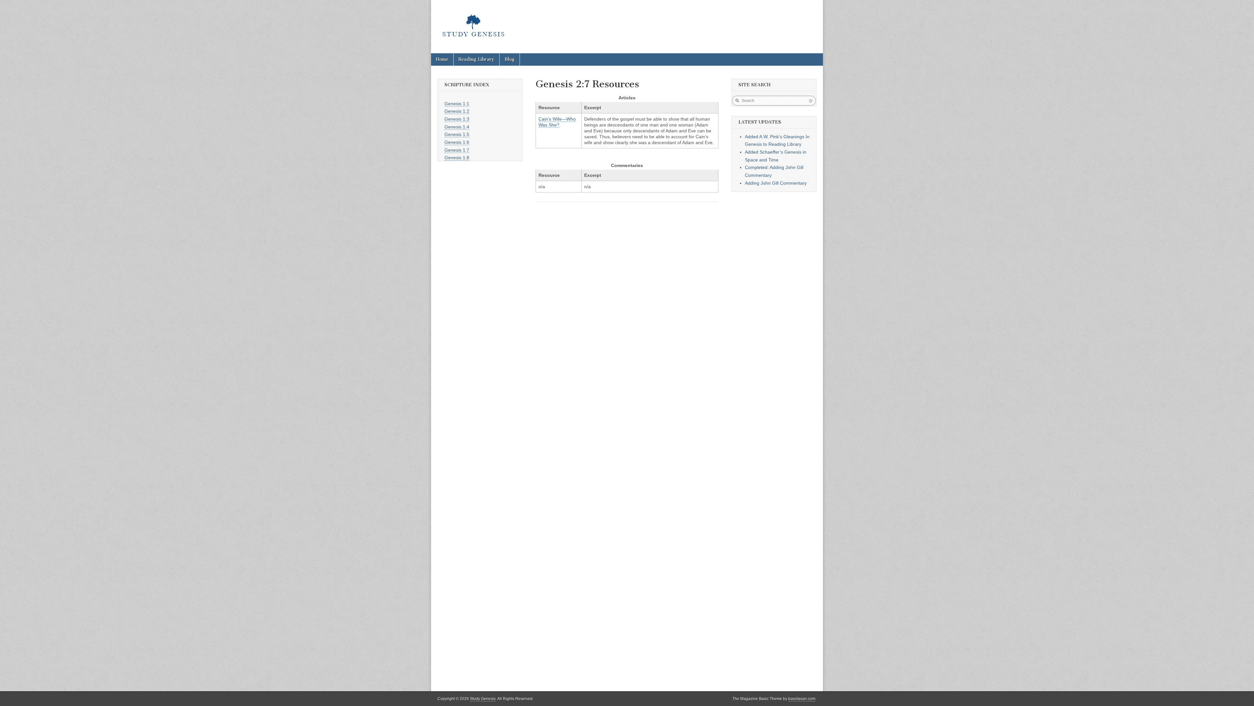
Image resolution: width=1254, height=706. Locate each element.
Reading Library (476, 59)
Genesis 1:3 (456, 119)
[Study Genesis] (473, 21)
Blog (510, 59)
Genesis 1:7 (456, 150)
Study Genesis (483, 699)
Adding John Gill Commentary (776, 183)
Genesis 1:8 (456, 157)
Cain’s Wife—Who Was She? (557, 121)
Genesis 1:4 (456, 126)
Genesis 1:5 (456, 134)
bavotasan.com (801, 699)
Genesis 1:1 (456, 103)
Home (442, 59)
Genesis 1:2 (456, 111)
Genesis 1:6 (456, 142)
